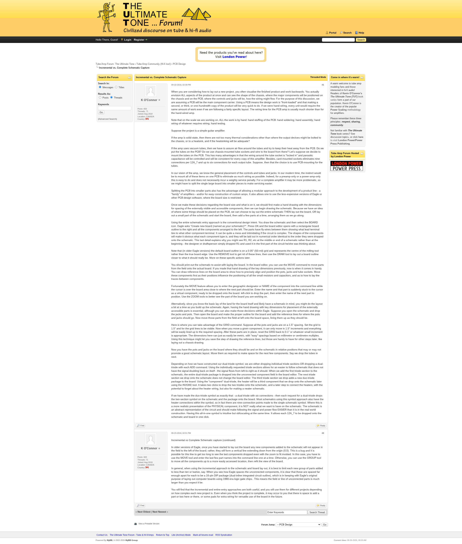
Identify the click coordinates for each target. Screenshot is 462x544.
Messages (108, 87)
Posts (106, 97)
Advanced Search (107, 119)
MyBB (109, 540)
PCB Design (179, 64)
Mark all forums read (203, 535)
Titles (121, 87)
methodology (345, 109)
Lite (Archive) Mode (181, 535)
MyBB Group (131, 540)
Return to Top (162, 535)
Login (127, 39)
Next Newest (159, 511)
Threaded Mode (318, 77)
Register (139, 39)
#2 (323, 433)
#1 (323, 85)
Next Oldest (144, 511)
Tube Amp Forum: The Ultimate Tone (115, 64)
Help (361, 32)
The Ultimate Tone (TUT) (344, 96)
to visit (346, 140)
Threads (118, 97)
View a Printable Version (148, 524)
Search (347, 32)
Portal (332, 32)
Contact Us (102, 535)
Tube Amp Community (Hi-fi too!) (153, 64)
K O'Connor (149, 100)
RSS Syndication (223, 535)
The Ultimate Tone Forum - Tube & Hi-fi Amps (132, 535)
